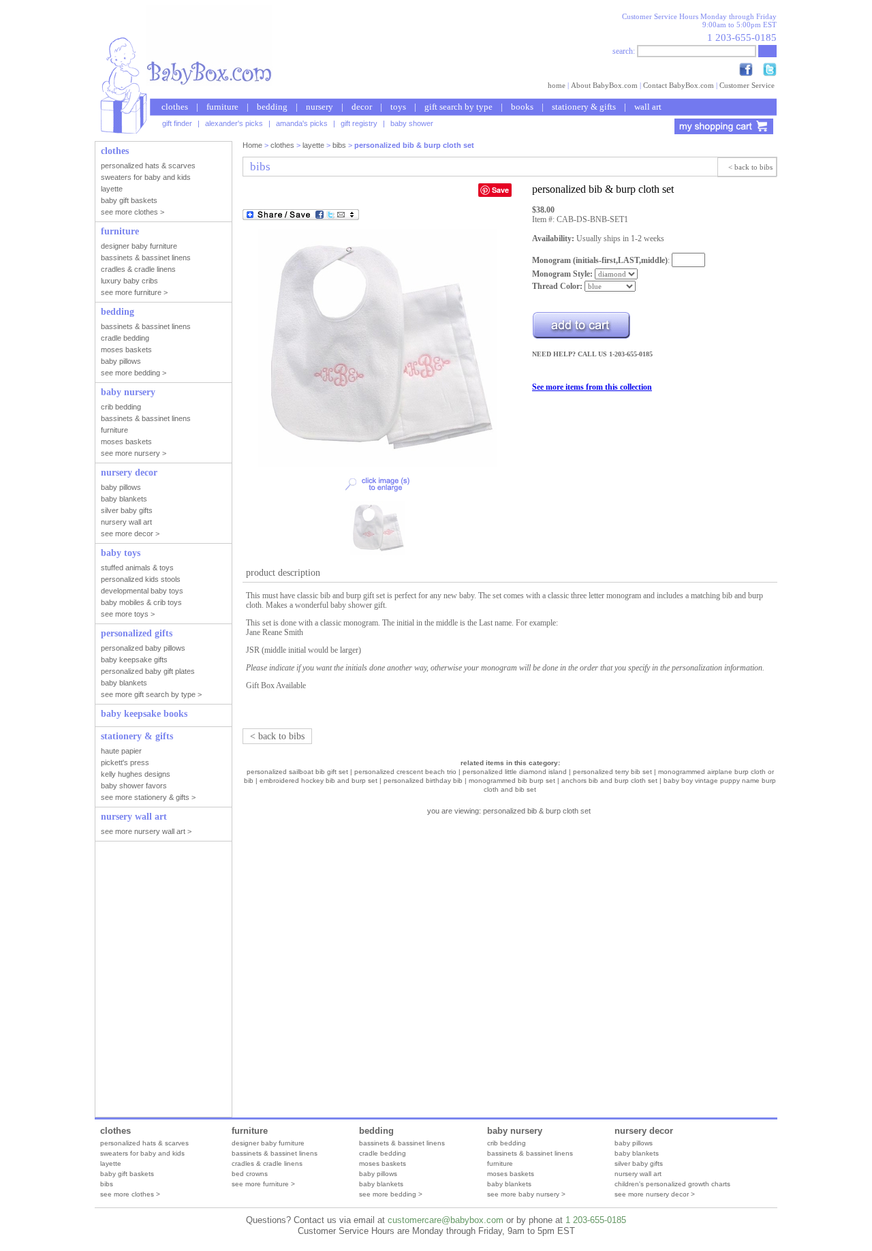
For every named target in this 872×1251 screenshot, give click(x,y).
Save (500, 190)
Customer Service (747, 85)
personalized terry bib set (612, 771)
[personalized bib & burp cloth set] (377, 464)
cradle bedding (382, 1153)
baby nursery (514, 1130)
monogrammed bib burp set (512, 780)
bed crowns (250, 1173)
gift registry (359, 123)
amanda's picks (302, 123)
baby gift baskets (127, 1173)
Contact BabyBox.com (678, 85)
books (522, 107)
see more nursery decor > (654, 1194)
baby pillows (378, 1173)
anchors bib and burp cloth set (609, 780)
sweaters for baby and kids (142, 1153)
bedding (272, 107)
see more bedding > (390, 1194)
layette (313, 145)
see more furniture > (263, 1184)
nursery (319, 107)
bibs (339, 145)
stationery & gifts (584, 107)
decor (362, 107)
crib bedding (506, 1143)
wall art (647, 107)
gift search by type (458, 107)
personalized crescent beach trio (405, 771)
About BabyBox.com (604, 85)
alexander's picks (234, 123)
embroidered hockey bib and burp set (318, 780)
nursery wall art (637, 1173)
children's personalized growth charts (672, 1184)
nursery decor (643, 1130)
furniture (222, 107)
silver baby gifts (638, 1163)
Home (252, 145)
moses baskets (382, 1163)
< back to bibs (750, 167)
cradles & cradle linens (267, 1163)
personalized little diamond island (515, 771)
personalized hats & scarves (144, 1143)
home (556, 85)
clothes (174, 107)
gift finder (177, 123)
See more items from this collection (592, 387)
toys (398, 107)
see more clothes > (130, 1194)
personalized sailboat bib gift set (297, 771)
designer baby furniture (268, 1143)
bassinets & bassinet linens (274, 1153)
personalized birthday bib (423, 780)
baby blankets (381, 1184)
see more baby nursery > (526, 1194)
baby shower (411, 123)
